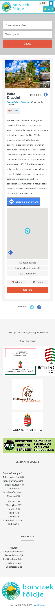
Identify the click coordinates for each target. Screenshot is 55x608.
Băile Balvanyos (11, 480)
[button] (27, 34)
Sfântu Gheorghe (11, 473)
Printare (39, 282)
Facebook (45, 94)
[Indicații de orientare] (10, 252)
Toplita (11, 509)
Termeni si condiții (14, 555)
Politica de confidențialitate (17, 559)
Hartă (49, 9)
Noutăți (14, 547)
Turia (11, 512)
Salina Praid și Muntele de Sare (18, 520)
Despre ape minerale (13, 551)
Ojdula (11, 524)
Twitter (31, 307)
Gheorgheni (12, 505)
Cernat (11, 488)
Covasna (25, 102)
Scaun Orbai (13, 102)
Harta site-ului (13, 562)
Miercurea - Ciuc (11, 477)
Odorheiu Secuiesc (12, 492)
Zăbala (11, 516)
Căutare (27, 289)
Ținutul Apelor (39, 605)
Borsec (11, 501)
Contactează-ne (14, 566)
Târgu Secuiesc (11, 484)
